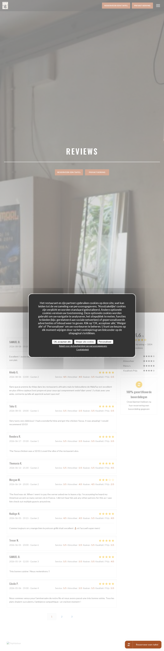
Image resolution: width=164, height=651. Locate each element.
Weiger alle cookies (85, 341)
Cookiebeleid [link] (82, 349)
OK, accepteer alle (62, 341)
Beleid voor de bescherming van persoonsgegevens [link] (83, 346)
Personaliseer (105, 341)
